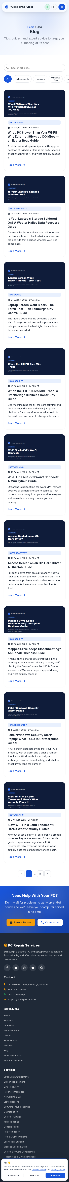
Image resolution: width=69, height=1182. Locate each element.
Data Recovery (11, 1087)
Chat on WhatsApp (17, 994)
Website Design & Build (15, 1147)
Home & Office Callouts (15, 1137)
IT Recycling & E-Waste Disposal (20, 1157)
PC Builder (9, 1025)
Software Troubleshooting (17, 1107)
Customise (13, 1175)
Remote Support (12, 1132)
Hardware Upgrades (14, 1092)
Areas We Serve (12, 1030)
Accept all (55, 1175)
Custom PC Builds (12, 1117)
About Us (8, 1045)
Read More (15, 164)
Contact (8, 1035)
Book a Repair (22, 922)
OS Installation (11, 1112)
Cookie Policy (39, 1169)
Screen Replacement (14, 1082)
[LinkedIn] (15, 967)
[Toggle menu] (61, 7)
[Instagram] (24, 967)
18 (40, 873)
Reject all (34, 1175)
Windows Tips (55, 78)
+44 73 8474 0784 (17, 989)
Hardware (40, 79)
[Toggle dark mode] (54, 7)
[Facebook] (7, 967)
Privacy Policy (58, 1169)
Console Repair (11, 1127)
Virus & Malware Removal (16, 1077)
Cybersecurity (22, 79)
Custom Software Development (19, 1152)
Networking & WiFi (13, 1097)
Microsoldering (11, 1122)
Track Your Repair (13, 1055)
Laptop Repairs (11, 1102)
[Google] (41, 967)
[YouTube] (32, 967)
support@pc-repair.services (22, 999)
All (8, 79)
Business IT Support (14, 1142)
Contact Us (52, 922)
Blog (6, 1050)
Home (30, 26)
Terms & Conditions (14, 1060)
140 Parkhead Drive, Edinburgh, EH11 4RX (28, 984)
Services (8, 1020)
